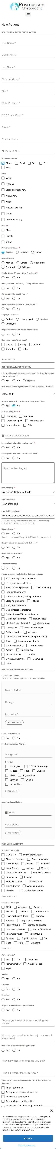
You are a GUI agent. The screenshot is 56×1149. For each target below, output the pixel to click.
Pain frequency (8, 499)
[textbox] (27, 394)
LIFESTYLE (6, 949)
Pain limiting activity (11, 511)
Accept (28, 1138)
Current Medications (10, 675)
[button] (51, 1110)
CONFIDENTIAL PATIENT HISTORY (16, 367)
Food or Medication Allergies (13, 744)
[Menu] (28, 14)
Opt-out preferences (26, 1145)
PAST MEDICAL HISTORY (12, 844)
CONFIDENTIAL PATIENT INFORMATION (18, 32)
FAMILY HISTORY (9, 896)
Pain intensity (8, 488)
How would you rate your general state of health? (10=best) (27, 388)
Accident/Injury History (11, 802)
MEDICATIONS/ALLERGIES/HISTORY (17, 669)
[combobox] (28, 394)
